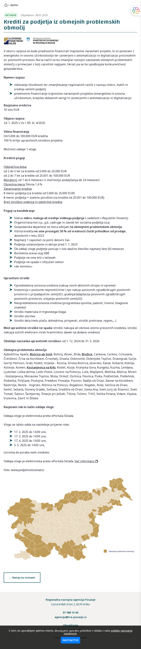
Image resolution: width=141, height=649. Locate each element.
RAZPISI (14, 5)
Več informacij (84, 461)
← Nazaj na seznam (22, 577)
